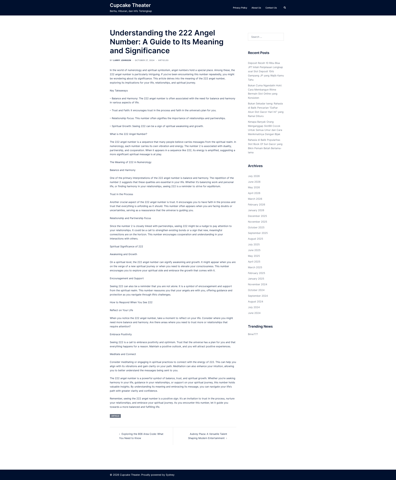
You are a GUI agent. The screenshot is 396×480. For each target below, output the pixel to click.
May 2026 (254, 187)
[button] (285, 7)
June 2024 (254, 312)
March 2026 (255, 198)
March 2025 (255, 267)
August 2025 (255, 238)
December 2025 (257, 215)
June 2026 (254, 181)
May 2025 (254, 255)
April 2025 (254, 261)
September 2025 (258, 233)
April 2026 (254, 193)
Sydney (170, 474)
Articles (163, 60)
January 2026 (256, 210)
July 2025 (254, 244)
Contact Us (271, 7)
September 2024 (258, 295)
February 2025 (256, 273)
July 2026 (254, 176)
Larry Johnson (122, 60)
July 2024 (254, 307)
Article (115, 416)
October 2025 (256, 227)
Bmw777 (253, 334)
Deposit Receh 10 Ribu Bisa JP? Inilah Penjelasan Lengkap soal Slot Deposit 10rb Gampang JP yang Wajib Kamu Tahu (266, 71)
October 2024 (256, 290)
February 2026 (256, 204)
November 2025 (257, 221)
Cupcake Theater (130, 5)
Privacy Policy (240, 7)
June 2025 (254, 250)
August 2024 (255, 301)
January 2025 (256, 278)
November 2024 (257, 284)
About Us (256, 7)
